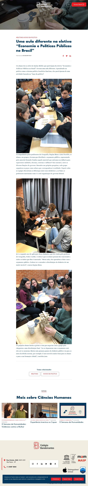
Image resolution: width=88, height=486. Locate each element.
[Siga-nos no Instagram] (33, 464)
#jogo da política (50, 374)
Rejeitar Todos (67, 479)
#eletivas (34, 374)
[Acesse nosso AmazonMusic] (55, 464)
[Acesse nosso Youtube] (46, 464)
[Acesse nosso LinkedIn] (41, 464)
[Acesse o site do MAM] (82, 457)
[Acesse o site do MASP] (82, 460)
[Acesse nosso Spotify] (50, 464)
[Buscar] (69, 4)
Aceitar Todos (78, 479)
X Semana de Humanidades (71, 422)
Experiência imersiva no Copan (44, 422)
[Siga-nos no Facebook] (37, 464)
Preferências (56, 479)
